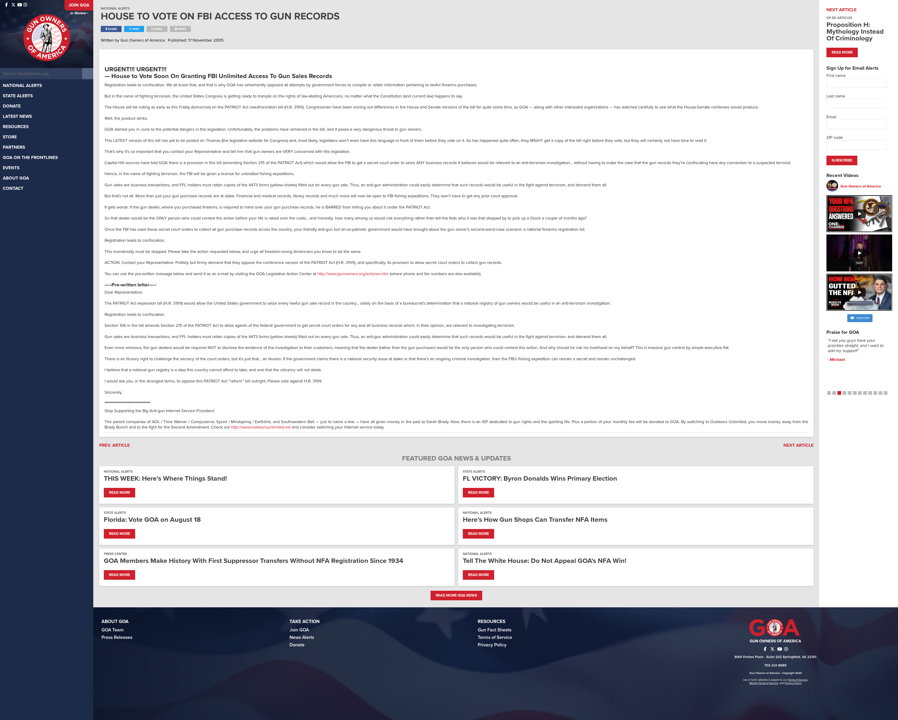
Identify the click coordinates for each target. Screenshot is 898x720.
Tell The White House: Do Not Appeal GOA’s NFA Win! (544, 560)
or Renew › (79, 13)
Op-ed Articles (839, 18)
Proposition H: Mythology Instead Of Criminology (855, 31)
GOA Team (112, 630)
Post (135, 29)
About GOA (16, 178)
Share (112, 29)
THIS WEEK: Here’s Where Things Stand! (165, 478)
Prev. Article (114, 445)
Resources (16, 126)
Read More (119, 492)
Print (181, 29)
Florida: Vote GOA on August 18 (152, 519)
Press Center (115, 554)
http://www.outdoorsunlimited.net (261, 427)
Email (158, 29)
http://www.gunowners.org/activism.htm (353, 273)
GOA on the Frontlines (30, 157)
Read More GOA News (456, 595)
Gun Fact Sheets (494, 630)
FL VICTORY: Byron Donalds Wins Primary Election (540, 478)
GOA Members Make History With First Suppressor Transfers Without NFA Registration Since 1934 (253, 560)
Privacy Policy (492, 645)
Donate (12, 106)
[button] (829, 393)
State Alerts (18, 95)
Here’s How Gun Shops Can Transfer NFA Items (535, 519)
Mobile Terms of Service (764, 683)
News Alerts (302, 637)
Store (10, 137)
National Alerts (22, 85)
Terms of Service (495, 637)
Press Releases (116, 637)
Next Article (798, 445)
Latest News (17, 116)
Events (11, 167)
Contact (13, 188)
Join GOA (79, 5)
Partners (14, 147)
